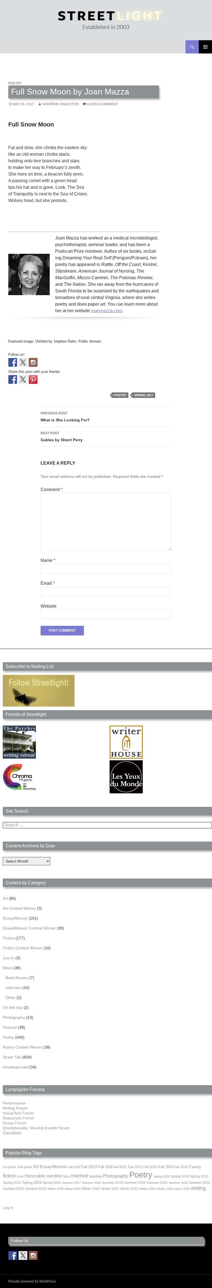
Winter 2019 (73, 1188)
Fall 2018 (74, 1167)
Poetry (15, 83)
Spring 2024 (31, 1183)
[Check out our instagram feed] (33, 362)
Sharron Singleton (60, 104)
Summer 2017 (71, 1182)
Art (5, 898)
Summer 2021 (157, 1183)
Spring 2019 (180, 1176)
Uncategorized (15, 1067)
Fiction (8, 938)
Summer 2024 (13, 1189)
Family (195, 1167)
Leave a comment (102, 104)
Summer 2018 (91, 1182)
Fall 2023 (150, 1167)
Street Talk (12, 1057)
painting (96, 1176)
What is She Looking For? (65, 416)
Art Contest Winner (19, 908)
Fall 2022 (135, 1167)
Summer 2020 (134, 1183)
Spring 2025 (52, 1182)
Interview (13, 987)
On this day (13, 1007)
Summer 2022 (178, 1182)
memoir (80, 1176)
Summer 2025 (35, 1189)
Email (48, 583)
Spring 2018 (161, 1176)
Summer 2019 (112, 1183)
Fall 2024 (165, 1167)
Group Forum (14, 1123)
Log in (8, 1207)
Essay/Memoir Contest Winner (29, 928)
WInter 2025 (165, 1188)
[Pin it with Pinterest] (33, 379)
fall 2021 (120, 1167)
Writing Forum (15, 1108)
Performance (14, 1103)
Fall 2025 (181, 1167)
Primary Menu (205, 46)
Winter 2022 (129, 1189)
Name (48, 560)
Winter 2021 (110, 1189)
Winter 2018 (55, 1188)
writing (198, 1188)
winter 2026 (182, 1188)
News (7, 968)
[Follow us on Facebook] (12, 362)
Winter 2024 (148, 1188)
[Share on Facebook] (12, 379)
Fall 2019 (89, 1167)
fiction (9, 1176)
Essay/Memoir (15, 918)
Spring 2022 (12, 1183)
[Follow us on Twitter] (22, 362)
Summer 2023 (199, 1183)
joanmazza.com (106, 310)
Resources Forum (18, 1118)
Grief (20, 1176)
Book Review (17, 978)
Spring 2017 (143, 395)
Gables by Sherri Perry (62, 436)
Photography (14, 1017)
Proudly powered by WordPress (32, 1281)
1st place (9, 1167)
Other (10, 997)
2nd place (24, 1167)
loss (66, 1176)
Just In (8, 958)
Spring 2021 (199, 1176)
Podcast (10, 1027)
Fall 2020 (105, 1167)
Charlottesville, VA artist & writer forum (36, 1128)
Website (49, 606)
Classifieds (12, 1133)
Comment (51, 489)
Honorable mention (43, 1176)
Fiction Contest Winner (23, 948)
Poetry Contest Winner (22, 1047)
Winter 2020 (91, 1189)
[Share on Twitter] (22, 379)
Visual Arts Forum (18, 1113)
